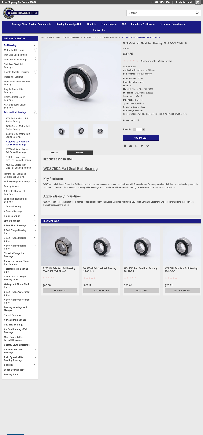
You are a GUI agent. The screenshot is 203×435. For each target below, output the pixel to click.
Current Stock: (131, 120)
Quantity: (127, 129)
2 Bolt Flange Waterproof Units (17, 293)
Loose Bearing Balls (14, 369)
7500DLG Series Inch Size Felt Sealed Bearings (18, 158)
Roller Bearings (12, 215)
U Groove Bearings (13, 206)
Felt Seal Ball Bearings (15, 112)
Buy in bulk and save (144, 74)
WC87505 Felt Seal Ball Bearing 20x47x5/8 (140, 270)
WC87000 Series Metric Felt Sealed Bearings (17, 143)
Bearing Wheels (11, 186)
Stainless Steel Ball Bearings (13, 66)
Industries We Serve (142, 24)
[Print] (136, 146)
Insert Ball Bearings (13, 76)
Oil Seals (8, 364)
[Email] (130, 146)
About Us (91, 24)
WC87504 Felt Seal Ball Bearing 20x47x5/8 (99, 270)
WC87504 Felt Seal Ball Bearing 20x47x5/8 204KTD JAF (59, 270)
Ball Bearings (11, 45)
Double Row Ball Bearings (16, 71)
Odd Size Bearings (13, 324)
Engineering (108, 24)
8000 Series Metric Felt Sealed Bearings (17, 120)
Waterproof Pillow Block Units (16, 286)
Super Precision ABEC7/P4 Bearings (17, 83)
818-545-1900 (162, 2)
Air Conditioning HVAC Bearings (15, 331)
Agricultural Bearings (15, 319)
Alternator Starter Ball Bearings (14, 192)
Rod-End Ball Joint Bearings (13, 351)
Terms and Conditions (172, 24)
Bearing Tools (11, 374)
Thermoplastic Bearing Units (16, 270)
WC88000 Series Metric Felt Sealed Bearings (17, 151)
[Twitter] (142, 146)
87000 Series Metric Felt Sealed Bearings (18, 128)
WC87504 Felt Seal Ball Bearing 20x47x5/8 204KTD (140, 37)
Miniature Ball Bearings (15, 59)
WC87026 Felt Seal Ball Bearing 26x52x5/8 (181, 270)
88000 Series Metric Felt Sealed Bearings (18, 135)
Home (43, 37)
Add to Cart (60, 290)
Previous (44, 80)
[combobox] (163, 13)
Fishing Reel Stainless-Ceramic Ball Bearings (15, 175)
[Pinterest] (147, 146)
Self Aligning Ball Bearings (17, 181)
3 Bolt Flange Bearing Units (15, 239)
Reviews (79, 153)
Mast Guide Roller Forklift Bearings (13, 338)
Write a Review (165, 61)
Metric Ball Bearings (14, 50)
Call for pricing (101, 290)
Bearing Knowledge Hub (68, 24)
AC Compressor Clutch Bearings (15, 106)
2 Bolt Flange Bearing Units (15, 232)
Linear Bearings (12, 220)
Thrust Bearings (12, 315)
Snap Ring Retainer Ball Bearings (15, 200)
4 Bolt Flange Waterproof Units (17, 301)
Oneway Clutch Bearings (17, 344)
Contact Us (99, 30)
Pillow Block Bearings (15, 225)
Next (118, 80)
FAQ (124, 24)
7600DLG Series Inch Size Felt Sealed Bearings (18, 166)
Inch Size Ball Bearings (15, 54)
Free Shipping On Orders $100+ (19, 2)
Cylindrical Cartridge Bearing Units (15, 278)
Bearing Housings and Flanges (15, 309)
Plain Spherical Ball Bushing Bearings (14, 359)
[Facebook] (125, 146)
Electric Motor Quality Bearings (14, 98)
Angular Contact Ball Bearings (14, 91)
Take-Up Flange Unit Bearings (14, 255)
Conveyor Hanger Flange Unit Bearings (17, 263)
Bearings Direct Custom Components (31, 24)
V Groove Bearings (13, 211)
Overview (54, 153)
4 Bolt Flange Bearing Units (15, 247)
